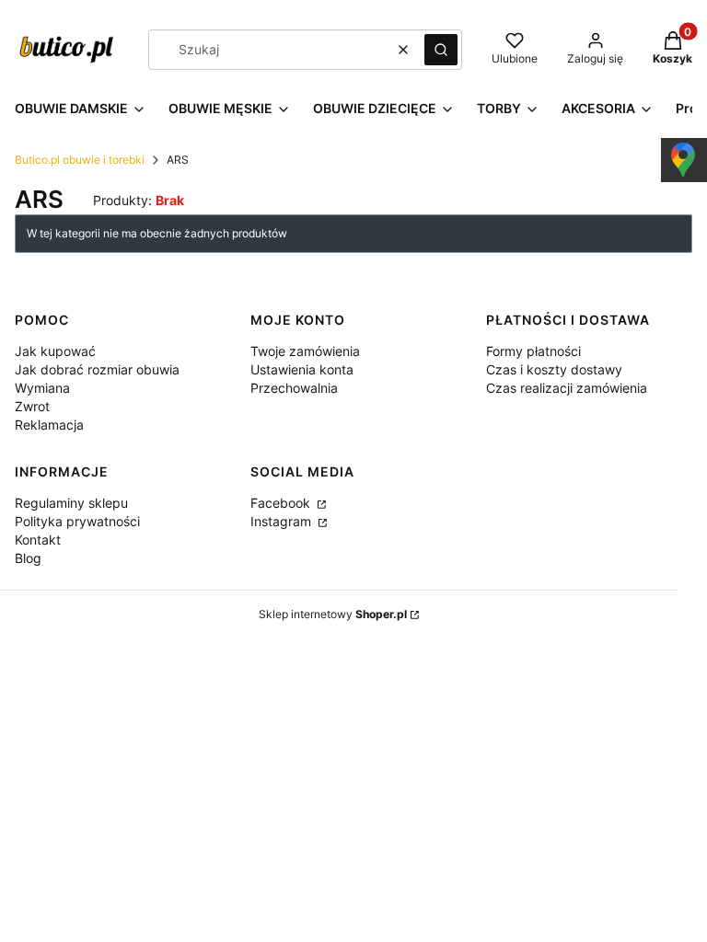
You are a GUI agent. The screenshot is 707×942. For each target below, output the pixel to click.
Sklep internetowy (333, 614)
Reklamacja (49, 424)
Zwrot (32, 406)
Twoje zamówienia (305, 351)
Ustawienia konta (302, 369)
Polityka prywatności (77, 521)
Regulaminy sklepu (71, 503)
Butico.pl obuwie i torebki (80, 160)
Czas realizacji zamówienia (566, 388)
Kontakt (38, 539)
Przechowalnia (294, 388)
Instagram (282, 521)
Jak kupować (55, 351)
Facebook (282, 503)
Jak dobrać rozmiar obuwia (97, 369)
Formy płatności (533, 351)
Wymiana (42, 388)
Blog (28, 558)
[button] (441, 49)
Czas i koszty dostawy (554, 369)
